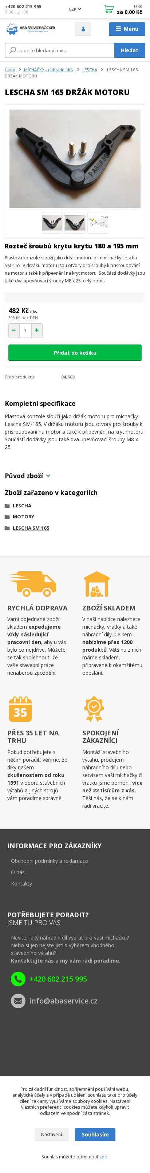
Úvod (10, 69)
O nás (18, 872)
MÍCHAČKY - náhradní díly (49, 69)
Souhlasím (95, 1134)
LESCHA (89, 69)
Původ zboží (24, 476)
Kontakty (21, 883)
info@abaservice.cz (63, 1001)
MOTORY (23, 516)
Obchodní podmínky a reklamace (49, 860)
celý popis (93, 281)
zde (103, 1157)
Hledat (129, 50)
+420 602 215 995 (23, 6)
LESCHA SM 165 (31, 528)
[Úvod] (34, 29)
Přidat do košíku (75, 352)
